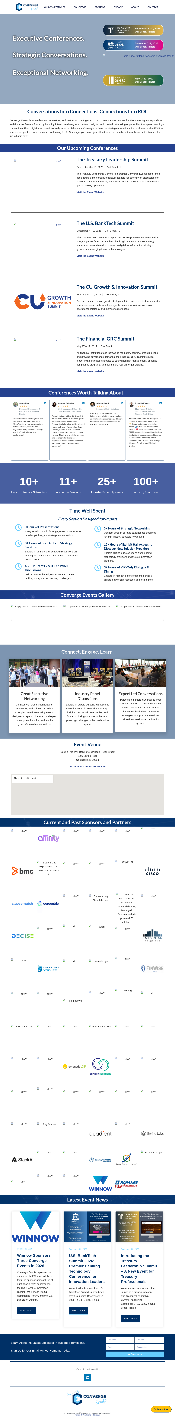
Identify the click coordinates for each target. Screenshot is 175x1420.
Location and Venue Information (88, 766)
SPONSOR (100, 7)
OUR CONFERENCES (54, 7)
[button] (11, 619)
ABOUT (135, 7)
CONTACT (153, 7)
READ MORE (26, 1310)
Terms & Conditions (83, 1415)
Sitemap (96, 1415)
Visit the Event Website (91, 256)
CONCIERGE (80, 7)
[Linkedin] (87, 1377)
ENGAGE (118, 7)
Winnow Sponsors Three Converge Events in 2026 (34, 1260)
